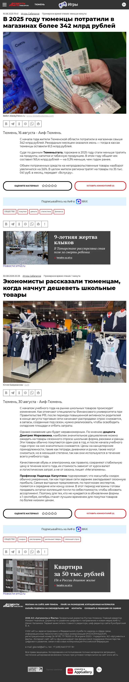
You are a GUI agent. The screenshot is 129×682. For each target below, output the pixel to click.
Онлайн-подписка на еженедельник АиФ (47, 608)
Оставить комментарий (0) (100, 186)
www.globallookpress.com (40, 116)
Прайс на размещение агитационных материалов (88, 604)
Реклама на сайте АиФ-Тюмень (41, 604)
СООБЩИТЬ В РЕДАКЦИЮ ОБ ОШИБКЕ (102, 608)
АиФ (27, 385)
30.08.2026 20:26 (11, 276)
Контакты (77, 608)
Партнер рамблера (54, 670)
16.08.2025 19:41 (10, 13)
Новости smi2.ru (14, 265)
